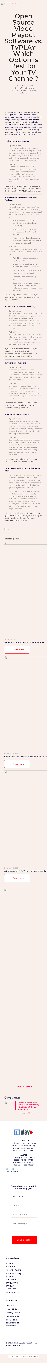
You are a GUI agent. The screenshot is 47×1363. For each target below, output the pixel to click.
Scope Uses (20, 88)
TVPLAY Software (10, 1265)
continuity (15, 90)
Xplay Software (13, 1270)
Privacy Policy (13, 1312)
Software (30, 88)
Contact (10, 1305)
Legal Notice (12, 1309)
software (23, 93)
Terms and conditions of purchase (12, 1323)
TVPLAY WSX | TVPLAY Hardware (13, 1286)
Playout (35, 90)
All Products (12, 1292)
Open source (25, 90)
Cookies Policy (13, 1316)
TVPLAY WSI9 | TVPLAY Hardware (13, 1276)
